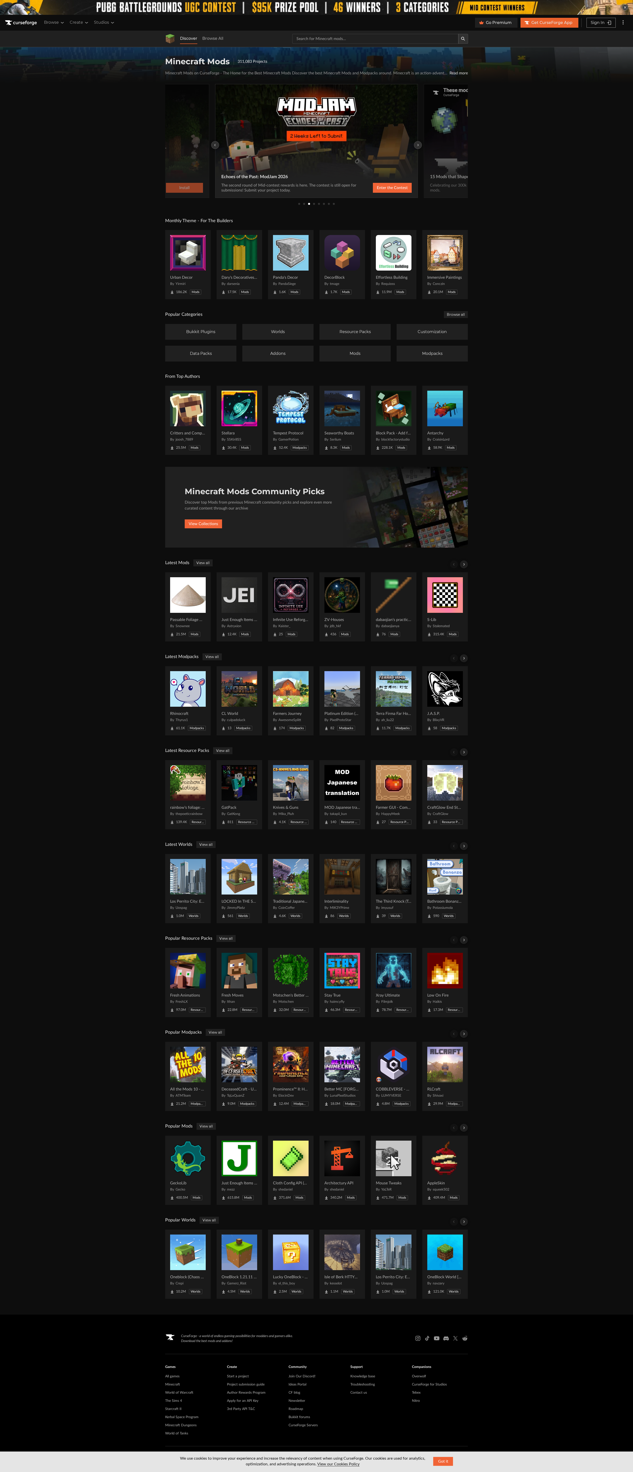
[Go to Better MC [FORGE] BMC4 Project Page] (342, 1076)
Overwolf (419, 1376)
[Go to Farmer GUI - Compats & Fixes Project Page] (393, 794)
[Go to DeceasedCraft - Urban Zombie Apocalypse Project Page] (239, 1076)
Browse (51, 22)
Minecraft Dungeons (181, 1425)
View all (203, 563)
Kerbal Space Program (182, 1417)
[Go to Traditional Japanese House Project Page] (291, 888)
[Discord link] (446, 1338)
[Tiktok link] (427, 1338)
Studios (101, 22)
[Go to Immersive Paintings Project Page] (445, 264)
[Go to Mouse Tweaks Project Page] (393, 1170)
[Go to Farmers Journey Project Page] (291, 700)
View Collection (379, 188)
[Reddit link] (465, 1338)
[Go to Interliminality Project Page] (342, 888)
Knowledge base (362, 1376)
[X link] (455, 1338)
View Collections (203, 524)
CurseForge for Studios (429, 1384)
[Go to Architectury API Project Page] (342, 1170)
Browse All (212, 38)
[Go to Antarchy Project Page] (445, 420)
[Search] (463, 39)
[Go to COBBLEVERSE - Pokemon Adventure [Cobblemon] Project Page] (393, 1076)
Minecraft (172, 1384)
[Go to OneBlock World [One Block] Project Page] (445, 1264)
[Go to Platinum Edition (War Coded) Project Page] (342, 700)
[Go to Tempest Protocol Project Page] (291, 420)
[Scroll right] (464, 564)
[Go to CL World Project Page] (239, 700)
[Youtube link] (437, 1338)
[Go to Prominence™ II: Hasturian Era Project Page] (291, 1076)
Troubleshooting (362, 1384)
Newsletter (297, 1401)
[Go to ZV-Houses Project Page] (342, 606)
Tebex (416, 1392)
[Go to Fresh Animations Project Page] (188, 982)
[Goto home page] (21, 22)
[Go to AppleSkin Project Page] (445, 1170)
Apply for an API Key (242, 1401)
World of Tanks (176, 1433)
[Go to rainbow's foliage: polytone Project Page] (188, 794)
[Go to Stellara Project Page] (239, 420)
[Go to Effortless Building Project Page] (393, 264)
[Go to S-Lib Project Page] (445, 606)
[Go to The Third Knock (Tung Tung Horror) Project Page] (393, 888)
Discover (188, 38)
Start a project (238, 1376)
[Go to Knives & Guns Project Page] (291, 794)
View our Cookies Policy (338, 1464)
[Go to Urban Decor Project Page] (188, 264)
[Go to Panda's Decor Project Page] (291, 264)
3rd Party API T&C (241, 1409)
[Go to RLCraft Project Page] (445, 1076)
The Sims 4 (173, 1401)
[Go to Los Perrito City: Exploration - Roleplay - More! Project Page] (188, 888)
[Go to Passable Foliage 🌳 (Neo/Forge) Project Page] (188, 606)
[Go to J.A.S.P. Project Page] (445, 700)
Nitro (416, 1401)
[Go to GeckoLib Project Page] (188, 1170)
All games (172, 1376)
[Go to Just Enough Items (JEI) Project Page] (239, 1170)
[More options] (623, 23)
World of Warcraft (179, 1392)
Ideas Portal (297, 1384)
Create (76, 22)
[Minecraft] (170, 39)
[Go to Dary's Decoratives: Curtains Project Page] (239, 264)
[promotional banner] (316, 7)
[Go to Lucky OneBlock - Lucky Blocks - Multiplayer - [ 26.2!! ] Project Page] (291, 1264)
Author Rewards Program (246, 1392)
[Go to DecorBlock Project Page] (342, 264)
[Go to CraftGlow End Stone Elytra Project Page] (445, 794)
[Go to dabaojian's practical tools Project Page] (393, 606)
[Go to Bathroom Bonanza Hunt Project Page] (445, 888)
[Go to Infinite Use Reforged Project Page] (291, 606)
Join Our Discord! (302, 1376)
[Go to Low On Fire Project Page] (445, 982)
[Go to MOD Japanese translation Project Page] (342, 794)
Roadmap (296, 1409)
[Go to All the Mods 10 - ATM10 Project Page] (188, 1076)
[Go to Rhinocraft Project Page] (188, 700)
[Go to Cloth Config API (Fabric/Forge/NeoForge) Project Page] (291, 1170)
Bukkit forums (299, 1417)
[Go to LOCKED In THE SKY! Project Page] (239, 888)
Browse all (456, 314)
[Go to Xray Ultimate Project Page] (393, 982)
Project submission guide (246, 1384)
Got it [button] (443, 1461)
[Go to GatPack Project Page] (239, 794)
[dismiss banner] (625, 7)
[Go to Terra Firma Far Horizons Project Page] (393, 700)
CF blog (294, 1392)
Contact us (358, 1392)
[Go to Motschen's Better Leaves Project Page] (291, 982)
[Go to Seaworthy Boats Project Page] (342, 420)
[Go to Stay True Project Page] (342, 982)
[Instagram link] (418, 1338)
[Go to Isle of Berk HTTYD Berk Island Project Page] (342, 1264)
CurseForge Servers (303, 1425)
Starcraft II (173, 1409)
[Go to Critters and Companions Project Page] (188, 420)
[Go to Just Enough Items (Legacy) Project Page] (239, 606)
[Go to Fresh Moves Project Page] (239, 982)
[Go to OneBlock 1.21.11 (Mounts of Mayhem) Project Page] (239, 1264)
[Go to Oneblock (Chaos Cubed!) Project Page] (188, 1264)
